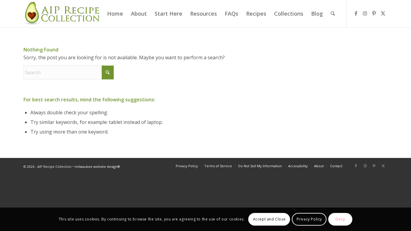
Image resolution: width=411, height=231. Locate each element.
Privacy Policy (309, 219)
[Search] (333, 13)
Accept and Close (269, 219)
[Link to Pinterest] (374, 13)
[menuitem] (115, 13)
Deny (340, 219)
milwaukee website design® (97, 166)
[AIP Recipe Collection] (62, 13)
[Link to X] (383, 13)
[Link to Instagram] (364, 13)
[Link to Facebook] (355, 13)
